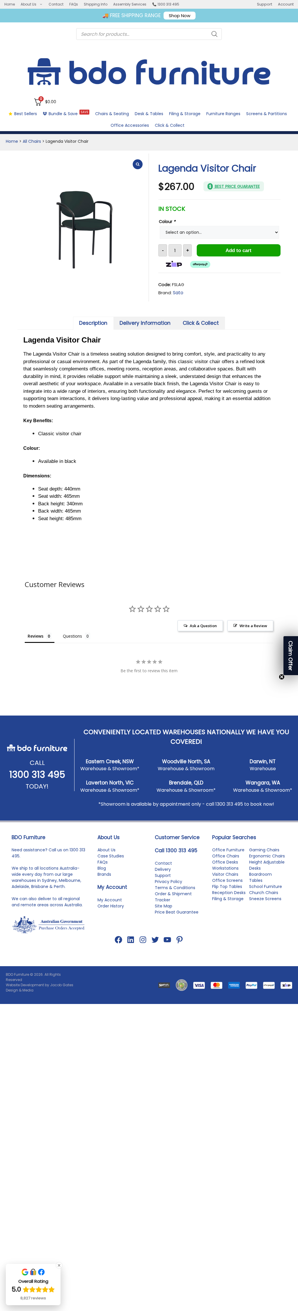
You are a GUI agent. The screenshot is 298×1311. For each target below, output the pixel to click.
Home (9, 4)
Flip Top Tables (227, 886)
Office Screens (227, 880)
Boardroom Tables (260, 877)
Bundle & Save (68, 113)
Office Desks (225, 862)
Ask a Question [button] (203, 625)
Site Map (163, 906)
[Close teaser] (282, 677)
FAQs (73, 4)
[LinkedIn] (130, 939)
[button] (290, 655)
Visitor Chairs (225, 874)
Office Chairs (225, 856)
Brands (104, 874)
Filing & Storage (185, 114)
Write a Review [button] (253, 625)
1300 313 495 (37, 774)
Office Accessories (130, 125)
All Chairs (32, 141)
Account (286, 4)
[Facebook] (118, 939)
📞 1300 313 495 (165, 4)
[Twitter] (155, 939)
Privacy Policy (168, 881)
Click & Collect (170, 125)
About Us (28, 4)
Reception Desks (229, 893)
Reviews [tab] (35, 636)
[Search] (214, 34)
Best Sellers (25, 114)
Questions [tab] (72, 636)
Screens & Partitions (266, 114)
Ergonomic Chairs (267, 856)
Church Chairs (263, 893)
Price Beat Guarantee (176, 912)
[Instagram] (143, 939)
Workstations (225, 868)
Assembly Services (129, 4)
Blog (101, 868)
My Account (109, 900)
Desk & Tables (149, 114)
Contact (56, 4)
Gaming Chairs (264, 850)
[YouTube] (167, 939)
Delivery (163, 869)
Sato (178, 292)
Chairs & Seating (112, 114)
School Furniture (265, 886)
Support (264, 4)
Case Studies (110, 856)
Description (93, 323)
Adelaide (20, 886)
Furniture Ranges (223, 114)
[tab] (93, 323)
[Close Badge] (59, 1265)
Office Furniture (228, 850)
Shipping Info (95, 4)
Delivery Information (145, 323)
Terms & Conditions (175, 888)
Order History (110, 906)
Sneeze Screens (265, 899)
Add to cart (238, 250)
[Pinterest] (179, 939)
